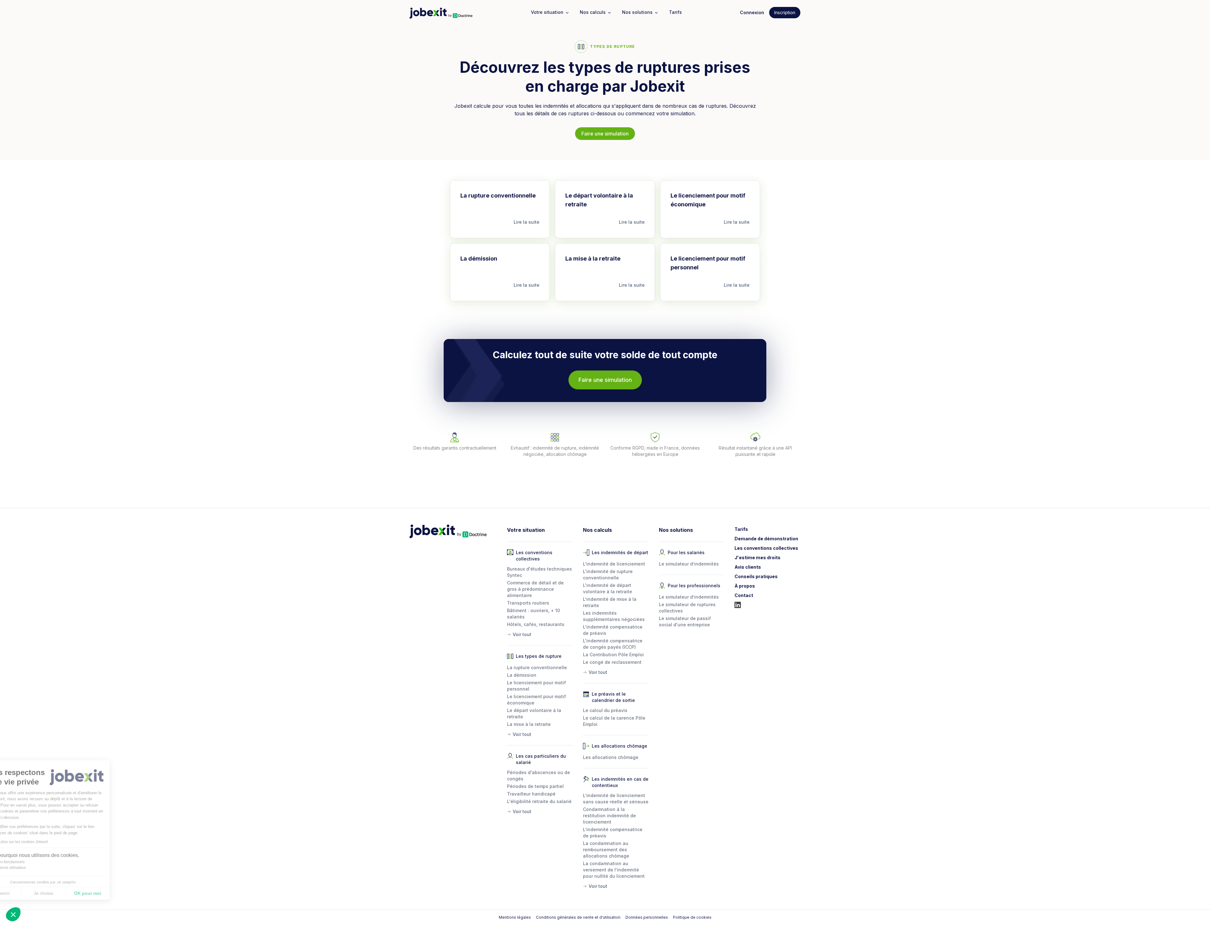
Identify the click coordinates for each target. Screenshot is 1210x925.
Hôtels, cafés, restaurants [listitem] (535, 624)
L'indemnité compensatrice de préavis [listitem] (612, 630)
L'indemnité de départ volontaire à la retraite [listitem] (607, 588)
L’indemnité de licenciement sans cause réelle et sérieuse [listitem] (615, 798)
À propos (745, 586)
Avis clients (748, 567)
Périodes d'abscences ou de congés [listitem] (538, 775)
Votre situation (547, 12)
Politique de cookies (692, 917)
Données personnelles (646, 917)
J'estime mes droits (758, 557)
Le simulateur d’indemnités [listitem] (689, 563)
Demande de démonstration (766, 538)
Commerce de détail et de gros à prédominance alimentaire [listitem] (535, 589)
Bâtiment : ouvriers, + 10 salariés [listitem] (533, 613)
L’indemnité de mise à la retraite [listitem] (610, 602)
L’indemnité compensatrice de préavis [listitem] (612, 832)
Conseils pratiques (756, 576)
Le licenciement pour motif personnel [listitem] (536, 686)
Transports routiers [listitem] (528, 603)
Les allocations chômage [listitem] (610, 757)
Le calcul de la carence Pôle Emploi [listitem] (614, 721)
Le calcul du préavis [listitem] (605, 710)
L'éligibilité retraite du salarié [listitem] (539, 801)
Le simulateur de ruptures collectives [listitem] (687, 607)
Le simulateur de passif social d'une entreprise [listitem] (685, 621)
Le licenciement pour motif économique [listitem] (536, 699)
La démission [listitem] (521, 675)
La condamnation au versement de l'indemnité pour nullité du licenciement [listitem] (614, 870)
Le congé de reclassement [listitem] (612, 662)
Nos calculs (593, 12)
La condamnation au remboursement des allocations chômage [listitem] (606, 850)
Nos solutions (637, 12)
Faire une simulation (605, 133)
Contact (744, 595)
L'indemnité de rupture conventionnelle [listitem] (608, 574)
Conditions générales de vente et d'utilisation (578, 917)
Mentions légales (515, 917)
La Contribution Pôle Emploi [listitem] (613, 654)
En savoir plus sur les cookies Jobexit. (45, 842)
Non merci (28, 893)
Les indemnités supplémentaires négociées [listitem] (614, 616)
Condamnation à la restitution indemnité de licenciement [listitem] (609, 815)
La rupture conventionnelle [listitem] (537, 667)
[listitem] (540, 633)
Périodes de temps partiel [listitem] (535, 786)
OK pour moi (116, 893)
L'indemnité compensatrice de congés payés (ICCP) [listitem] (612, 644)
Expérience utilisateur (36, 867)
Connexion (752, 12)
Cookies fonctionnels (36, 862)
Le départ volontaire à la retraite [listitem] (534, 713)
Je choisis (72, 893)
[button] (13, 914)
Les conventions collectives (766, 548)
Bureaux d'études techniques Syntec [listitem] (539, 572)
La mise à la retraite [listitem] (529, 724)
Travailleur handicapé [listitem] (531, 793)
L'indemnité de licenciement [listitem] (614, 563)
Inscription (784, 12)
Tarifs (675, 12)
